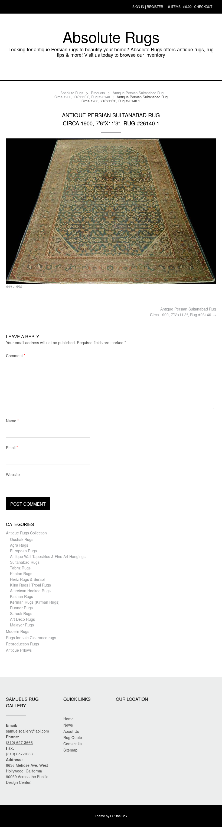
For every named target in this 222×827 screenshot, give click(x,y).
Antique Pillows (19, 650)
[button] (111, 72)
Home (68, 718)
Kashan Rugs (21, 596)
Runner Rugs (21, 607)
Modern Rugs (17, 631)
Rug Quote (72, 737)
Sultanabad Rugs (25, 562)
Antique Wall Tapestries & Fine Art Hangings (48, 556)
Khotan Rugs (21, 573)
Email (12, 447)
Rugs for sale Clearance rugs (31, 637)
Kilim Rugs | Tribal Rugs (30, 585)
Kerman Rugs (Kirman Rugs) (35, 602)
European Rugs (23, 550)
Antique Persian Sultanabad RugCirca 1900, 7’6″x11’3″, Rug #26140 (183, 311)
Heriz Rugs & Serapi (27, 579)
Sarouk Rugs (21, 613)
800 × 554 (14, 286)
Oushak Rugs (21, 539)
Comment (15, 355)
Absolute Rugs (111, 36)
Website (13, 474)
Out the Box (118, 815)
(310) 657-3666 (19, 742)
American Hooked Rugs (30, 590)
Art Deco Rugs (22, 619)
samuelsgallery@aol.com (27, 731)
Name (12, 420)
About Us (71, 731)
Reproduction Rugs (22, 644)
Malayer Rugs (22, 625)
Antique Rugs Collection (26, 533)
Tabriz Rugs (20, 568)
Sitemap (70, 750)
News (68, 725)
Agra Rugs (19, 545)
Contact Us (72, 743)
